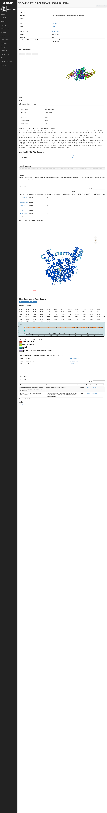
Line (35, 54)
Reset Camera (32, 302)
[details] (88, 387)
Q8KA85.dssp (73, 363)
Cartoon (22, 54)
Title (21, 385)
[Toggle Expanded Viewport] (95, 242)
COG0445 (54, 23)
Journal (81, 385)
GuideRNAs (3, 43)
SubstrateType (40, 194)
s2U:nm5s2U (23, 200)
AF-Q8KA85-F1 (55, 31)
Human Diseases (5, 39)
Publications (4, 50)
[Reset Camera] (95, 237)
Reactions (3, 25)
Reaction (22, 194)
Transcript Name (80, 193)
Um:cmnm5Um (23, 213)
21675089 (54, 21)
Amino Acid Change (73, 193)
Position (49, 194)
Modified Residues (5, 18)
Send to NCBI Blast (101, 6)
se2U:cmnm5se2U (24, 202)
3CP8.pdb (73, 155)
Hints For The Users (5, 54)
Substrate (31, 194)
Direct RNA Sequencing (6, 61)
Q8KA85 (54, 26)
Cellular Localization (97, 193)
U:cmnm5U (22, 208)
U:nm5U (21, 210)
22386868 (95, 393)
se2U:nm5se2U (23, 205)
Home (3, 14)
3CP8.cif (73, 157)
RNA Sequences (5, 28)
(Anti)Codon (57, 194)
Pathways (3, 21)
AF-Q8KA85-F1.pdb (74, 358)
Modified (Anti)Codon (66, 193)
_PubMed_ (21, 404)
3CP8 (54, 29)
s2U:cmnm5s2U (23, 197)
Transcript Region (88, 193)
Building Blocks (4, 47)
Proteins (3, 36)
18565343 (95, 387)
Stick (28, 54)
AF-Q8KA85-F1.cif (74, 361)
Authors (48, 385)
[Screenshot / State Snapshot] (95, 240)
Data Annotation (5, 58)
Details (88, 385)
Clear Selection (23, 302)
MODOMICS (8, 2)
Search (4, 65)
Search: (90, 188)
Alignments (3, 32)
